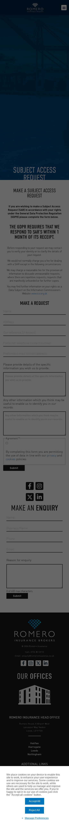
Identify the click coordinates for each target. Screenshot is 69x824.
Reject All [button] (34, 810)
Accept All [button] (34, 801)
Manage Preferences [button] (37, 818)
